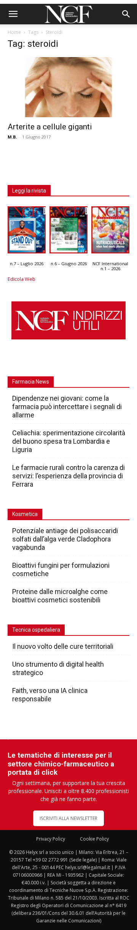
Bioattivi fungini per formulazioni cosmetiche (61, 569)
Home (14, 32)
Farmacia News (30, 382)
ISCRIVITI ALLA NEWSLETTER (68, 818)
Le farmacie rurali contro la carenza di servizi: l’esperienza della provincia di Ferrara (68, 475)
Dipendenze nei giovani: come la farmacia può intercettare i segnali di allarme (67, 406)
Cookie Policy (94, 839)
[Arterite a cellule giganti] (68, 87)
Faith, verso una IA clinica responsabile (50, 694)
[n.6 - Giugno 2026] (68, 231)
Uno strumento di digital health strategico (58, 668)
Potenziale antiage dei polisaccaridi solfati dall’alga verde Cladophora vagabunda (65, 539)
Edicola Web (21, 279)
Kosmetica (25, 514)
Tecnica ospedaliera (36, 630)
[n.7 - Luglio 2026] (27, 231)
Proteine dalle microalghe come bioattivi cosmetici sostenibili (60, 596)
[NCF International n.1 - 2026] (110, 231)
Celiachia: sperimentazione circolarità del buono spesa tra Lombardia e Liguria (68, 441)
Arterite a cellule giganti (50, 126)
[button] (13, 14)
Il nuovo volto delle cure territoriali (63, 646)
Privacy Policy (50, 839)
